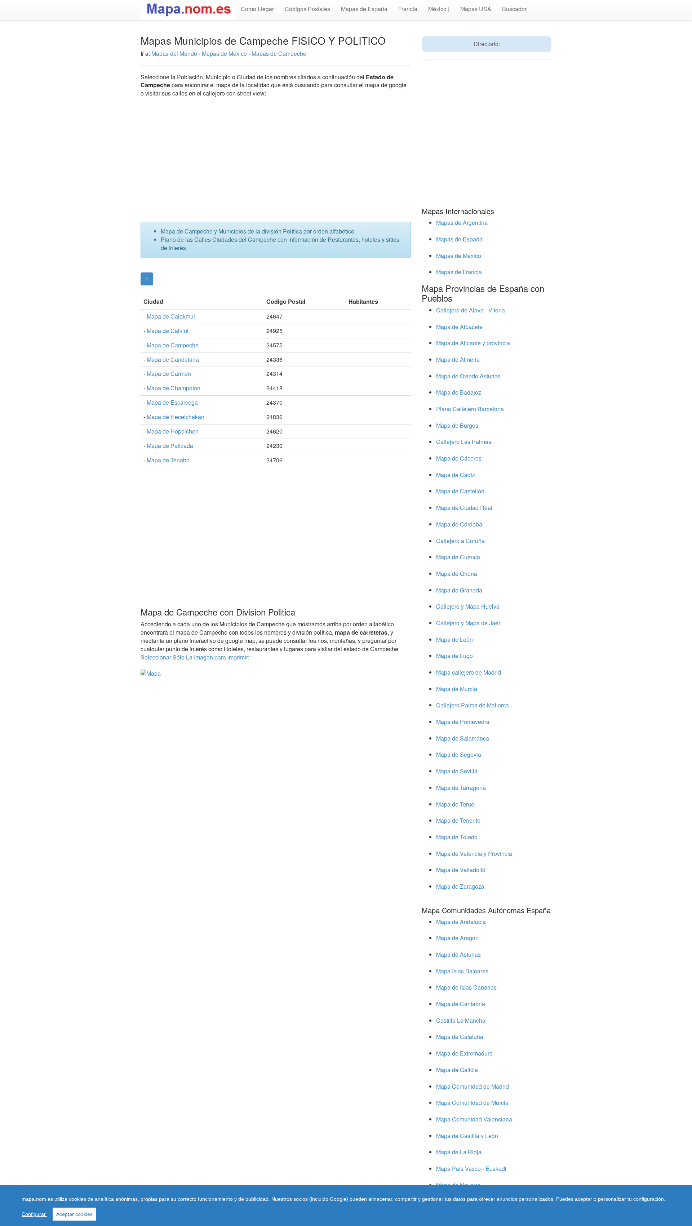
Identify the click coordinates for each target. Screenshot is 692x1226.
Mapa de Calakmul (171, 316)
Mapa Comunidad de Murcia (472, 1102)
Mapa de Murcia (456, 689)
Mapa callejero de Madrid (468, 672)
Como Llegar (257, 9)
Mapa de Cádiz (455, 475)
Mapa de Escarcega (172, 402)
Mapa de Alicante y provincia (473, 343)
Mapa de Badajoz (458, 392)
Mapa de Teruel (456, 804)
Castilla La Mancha (460, 1020)
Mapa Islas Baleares (462, 971)
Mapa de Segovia (458, 754)
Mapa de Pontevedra (462, 722)
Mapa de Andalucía (461, 922)
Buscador (514, 9)
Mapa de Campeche (173, 345)
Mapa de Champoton (173, 388)
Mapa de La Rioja (459, 1152)
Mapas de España (364, 9)
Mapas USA (475, 9)
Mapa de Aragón (457, 938)
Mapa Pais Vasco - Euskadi (471, 1168)
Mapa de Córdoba (459, 524)
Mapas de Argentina (462, 222)
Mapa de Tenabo (168, 460)
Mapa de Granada (459, 590)
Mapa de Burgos (457, 425)
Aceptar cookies (74, 1214)
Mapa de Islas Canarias (466, 987)
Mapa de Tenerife (458, 820)
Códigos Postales (307, 9)
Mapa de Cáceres (459, 458)
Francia (407, 9)
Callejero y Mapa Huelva (468, 606)
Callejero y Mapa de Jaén (469, 623)
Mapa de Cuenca (458, 557)
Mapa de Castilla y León (467, 1136)
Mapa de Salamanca (462, 738)
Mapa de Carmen (169, 373)
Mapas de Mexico (225, 53)
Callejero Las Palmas (463, 441)
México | (438, 9)
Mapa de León (454, 639)
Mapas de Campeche (279, 53)
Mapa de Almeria (458, 359)
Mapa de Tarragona (461, 787)
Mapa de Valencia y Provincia (474, 853)
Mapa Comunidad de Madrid (472, 1086)
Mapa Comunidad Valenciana (474, 1119)
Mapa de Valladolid (460, 870)
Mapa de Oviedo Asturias (468, 376)
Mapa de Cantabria (460, 1004)
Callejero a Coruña (460, 541)
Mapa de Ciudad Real (464, 507)
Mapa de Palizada (170, 445)
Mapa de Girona (456, 573)
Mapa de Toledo (457, 837)
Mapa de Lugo (454, 656)
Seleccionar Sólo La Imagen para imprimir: (195, 657)
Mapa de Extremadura (464, 1053)
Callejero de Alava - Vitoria (470, 310)
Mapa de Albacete (459, 327)
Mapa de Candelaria (173, 359)
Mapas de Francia (459, 272)
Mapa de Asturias (458, 954)
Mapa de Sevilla (457, 771)
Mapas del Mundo (174, 53)
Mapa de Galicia (457, 1070)
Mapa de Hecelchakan (175, 417)
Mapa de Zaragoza (460, 886)
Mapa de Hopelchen (173, 431)
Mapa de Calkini (167, 331)
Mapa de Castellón (460, 491)
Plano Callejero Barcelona (470, 409)
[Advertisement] (276, 156)
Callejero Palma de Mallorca (472, 705)
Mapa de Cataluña (459, 1036)
